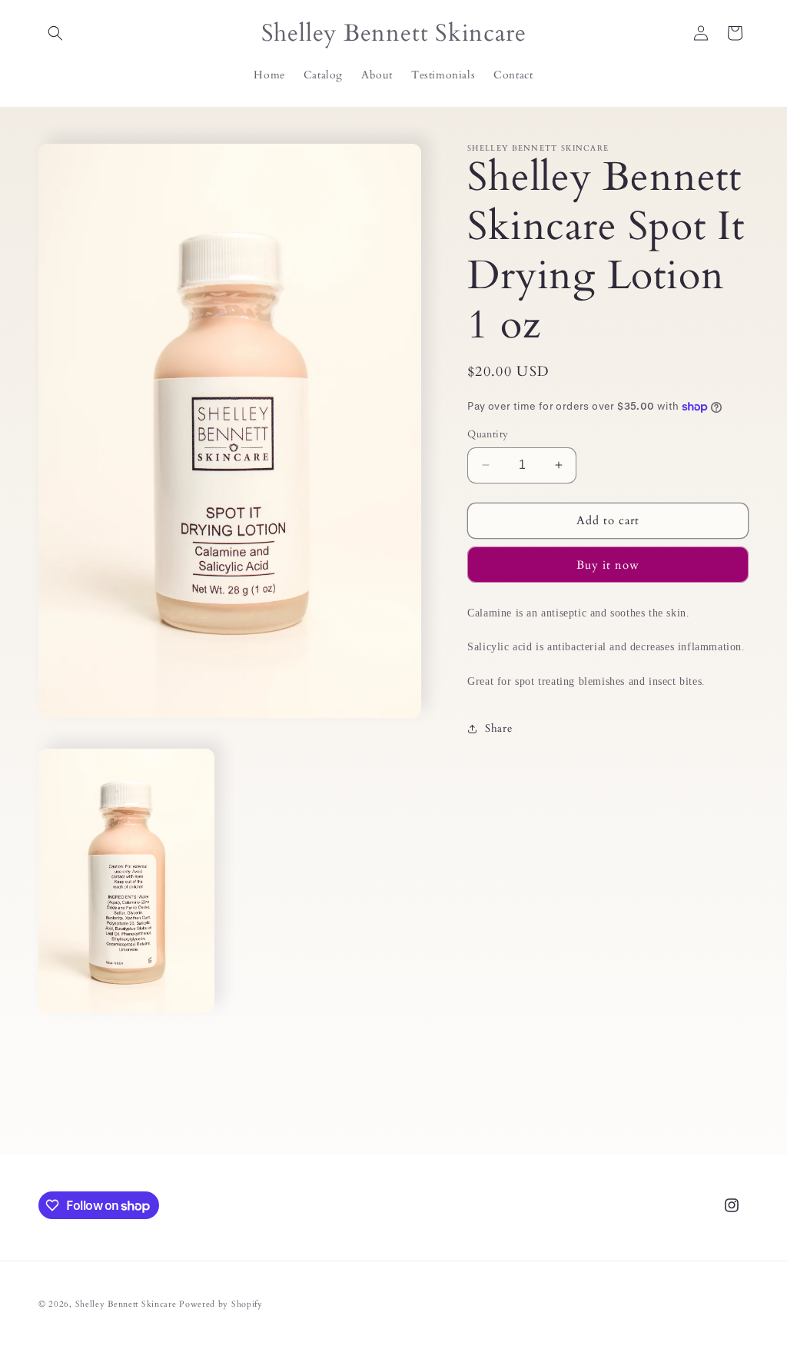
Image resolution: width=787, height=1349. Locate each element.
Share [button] (498, 728)
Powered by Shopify (221, 1304)
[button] (55, 33)
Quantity (487, 434)
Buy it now (607, 565)
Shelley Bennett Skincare (126, 1304)
